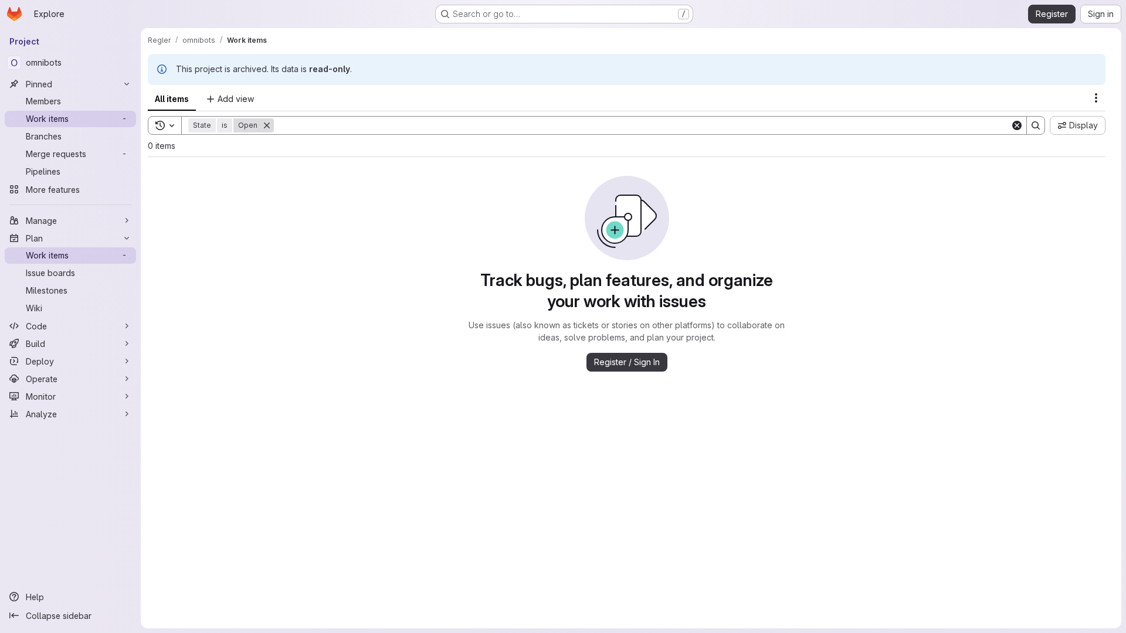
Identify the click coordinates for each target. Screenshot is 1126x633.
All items (172, 99)
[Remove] (267, 125)
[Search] (1035, 125)
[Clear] (1017, 125)
